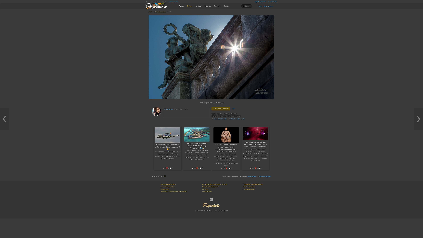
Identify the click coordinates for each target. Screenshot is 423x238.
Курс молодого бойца (167, 187)
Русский (263, 2)
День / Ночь (273, 2)
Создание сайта (207, 191)
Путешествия (160, 12)
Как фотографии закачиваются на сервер (214, 184)
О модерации (165, 189)
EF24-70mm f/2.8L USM (237, 119)
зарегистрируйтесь (265, 176)
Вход (260, 6)
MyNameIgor (168, 109)
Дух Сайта (205, 189)
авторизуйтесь (252, 176)
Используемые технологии (210, 187)
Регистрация (268, 6)
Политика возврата (249, 189)
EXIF (233, 109)
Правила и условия (249, 187)
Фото (150, 12)
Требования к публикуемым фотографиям (174, 191)
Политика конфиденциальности (252, 184)
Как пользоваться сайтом (168, 184)
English (257, 2)
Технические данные (221, 109)
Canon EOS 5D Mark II (220, 119)
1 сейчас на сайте (173, 2)
